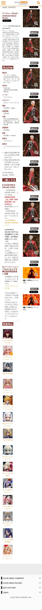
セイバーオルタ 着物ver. (7, 474)
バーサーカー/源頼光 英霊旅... (7, 541)
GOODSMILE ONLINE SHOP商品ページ (11, 223)
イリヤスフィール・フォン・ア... (8, 358)
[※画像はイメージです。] (31, 277)
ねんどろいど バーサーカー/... (7, 458)
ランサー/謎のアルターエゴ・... (7, 491)
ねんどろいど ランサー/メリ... (7, 424)
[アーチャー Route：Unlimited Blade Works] (31, 26)
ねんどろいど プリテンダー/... (7, 524)
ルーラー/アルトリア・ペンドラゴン (7, 408)
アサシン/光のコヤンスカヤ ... (7, 507)
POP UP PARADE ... (8, 375)
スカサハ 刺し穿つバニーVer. (7, 341)
